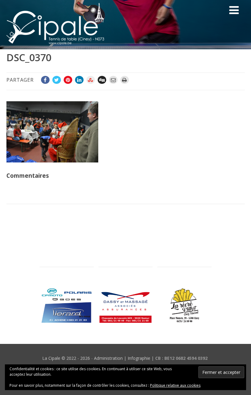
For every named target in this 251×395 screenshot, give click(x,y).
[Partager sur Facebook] (45, 80)
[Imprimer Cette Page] (124, 80)
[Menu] (234, 9)
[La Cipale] (55, 46)
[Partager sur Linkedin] (79, 80)
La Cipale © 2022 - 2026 (66, 358)
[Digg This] (102, 80)
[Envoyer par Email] (113, 80)
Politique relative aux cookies (175, 385)
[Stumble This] (90, 80)
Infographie (139, 358)
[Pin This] (68, 80)
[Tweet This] (56, 80)
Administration (108, 358)
